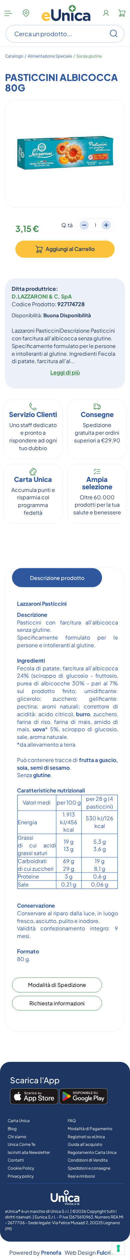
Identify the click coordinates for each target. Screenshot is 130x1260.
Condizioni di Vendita (88, 1160)
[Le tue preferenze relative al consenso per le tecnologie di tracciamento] (118, 1248)
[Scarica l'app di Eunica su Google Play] (83, 1096)
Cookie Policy (21, 1168)
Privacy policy (21, 1176)
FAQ (72, 1120)
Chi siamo (17, 1136)
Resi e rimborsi (81, 1176)
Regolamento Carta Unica (92, 1152)
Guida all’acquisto (85, 1144)
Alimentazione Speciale (50, 56)
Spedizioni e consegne (89, 1168)
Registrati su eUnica (86, 1136)
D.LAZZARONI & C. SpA (42, 296)
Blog (12, 1128)
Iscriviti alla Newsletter (29, 1152)
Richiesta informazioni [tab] (57, 1002)
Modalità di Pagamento (90, 1128)
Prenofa (51, 1252)
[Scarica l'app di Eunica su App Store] (34, 1096)
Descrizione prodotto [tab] (57, 577)
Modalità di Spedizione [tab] (57, 984)
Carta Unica (19, 1120)
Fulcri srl (107, 1252)
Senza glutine (89, 56)
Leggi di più (65, 372)
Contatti (16, 1160)
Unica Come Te (21, 1144)
